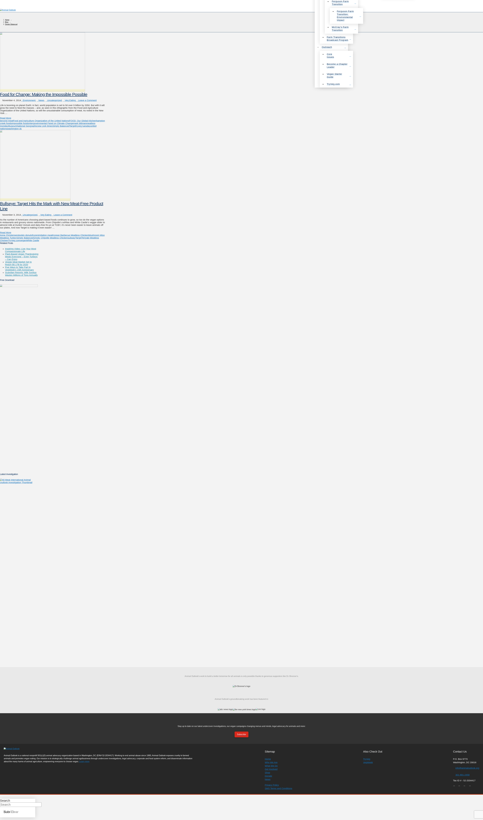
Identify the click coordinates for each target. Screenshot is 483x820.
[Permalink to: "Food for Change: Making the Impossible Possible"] (42, 90)
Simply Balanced (60, 126)
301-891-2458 (462, 775)
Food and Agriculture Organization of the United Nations (41, 120)
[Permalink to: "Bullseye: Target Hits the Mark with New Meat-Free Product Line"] (35, 199)
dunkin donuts (25, 235)
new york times (44, 126)
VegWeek (368, 762)
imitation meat (45, 235)
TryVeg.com (14, 240)
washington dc (14, 128)
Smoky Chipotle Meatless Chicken (50, 238)
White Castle (32, 240)
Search (5, 800)
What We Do (271, 766)
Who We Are (271, 762)
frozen (35, 235)
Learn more (84, 761)
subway (71, 238)
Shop (267, 772)
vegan (23, 240)
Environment (29, 100)
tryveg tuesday (83, 126)
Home (268, 759)
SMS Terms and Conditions (278, 788)
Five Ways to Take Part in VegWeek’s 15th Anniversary (19, 268)
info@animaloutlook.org (467, 768)
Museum (12, 126)
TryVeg (366, 759)
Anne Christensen (9, 235)
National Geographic (27, 126)
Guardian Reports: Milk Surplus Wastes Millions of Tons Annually (21, 273)
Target (72, 126)
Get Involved (271, 769)
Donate (268, 776)
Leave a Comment (87, 100)
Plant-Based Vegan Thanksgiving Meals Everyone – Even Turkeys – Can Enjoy (21, 257)
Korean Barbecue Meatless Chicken (70, 235)
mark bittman (79, 123)
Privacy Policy (272, 785)
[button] (479, 10)
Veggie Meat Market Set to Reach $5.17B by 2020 (18, 263)
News (41, 100)
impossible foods (20, 123)
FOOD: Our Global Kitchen (82, 120)
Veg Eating (70, 100)
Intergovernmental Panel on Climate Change (51, 123)
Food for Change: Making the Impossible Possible (43, 94)
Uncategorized (54, 100)
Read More (5, 118)
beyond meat (6, 120)
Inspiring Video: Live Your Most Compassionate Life (20, 250)
